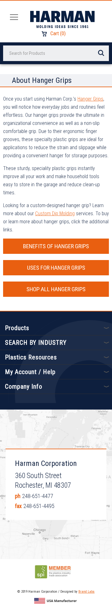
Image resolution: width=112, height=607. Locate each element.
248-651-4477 (37, 495)
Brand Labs (86, 592)
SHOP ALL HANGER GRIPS (56, 289)
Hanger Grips (90, 99)
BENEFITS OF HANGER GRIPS (56, 246)
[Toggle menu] (12, 17)
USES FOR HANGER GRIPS (56, 267)
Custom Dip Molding (55, 213)
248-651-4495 (38, 505)
